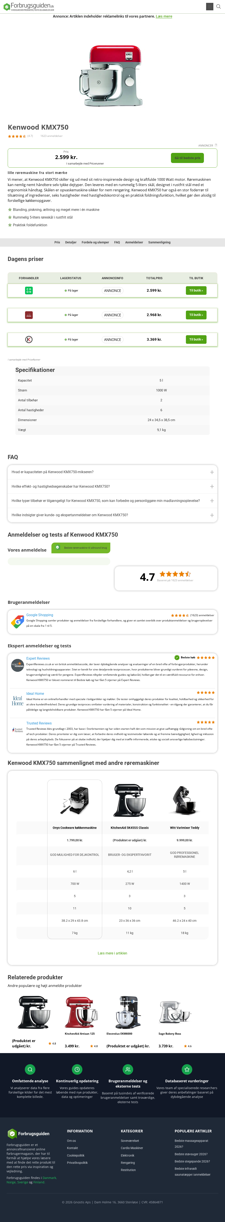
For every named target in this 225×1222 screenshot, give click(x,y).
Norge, (11, 1182)
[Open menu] (209, 6)
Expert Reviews (38, 658)
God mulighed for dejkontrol (74, 854)
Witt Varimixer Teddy (184, 827)
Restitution (128, 1170)
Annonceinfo (112, 278)
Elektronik (127, 1155)
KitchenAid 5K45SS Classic (130, 827)
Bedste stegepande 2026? (192, 1161)
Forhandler (29, 278)
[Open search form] (218, 6)
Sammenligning (159, 242)
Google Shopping (39, 615)
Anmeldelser (134, 242)
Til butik (196, 278)
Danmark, (50, 1178)
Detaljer (70, 242)
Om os (71, 1140)
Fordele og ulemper (95, 242)
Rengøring (128, 1162)
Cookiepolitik (75, 1155)
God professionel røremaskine (184, 854)
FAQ (117, 242)
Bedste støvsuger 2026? (191, 1154)
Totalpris (154, 278)
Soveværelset (130, 1140)
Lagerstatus (70, 278)
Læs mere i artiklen (112, 953)
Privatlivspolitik (77, 1162)
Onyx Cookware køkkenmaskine (75, 827)
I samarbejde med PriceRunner (24, 359)
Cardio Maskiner (132, 1148)
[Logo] (28, 6)
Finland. (39, 1182)
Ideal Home (35, 694)
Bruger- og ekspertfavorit (129, 854)
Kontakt (72, 1148)
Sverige (22, 1182)
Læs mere (164, 16)
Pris (57, 242)
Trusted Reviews (39, 723)
